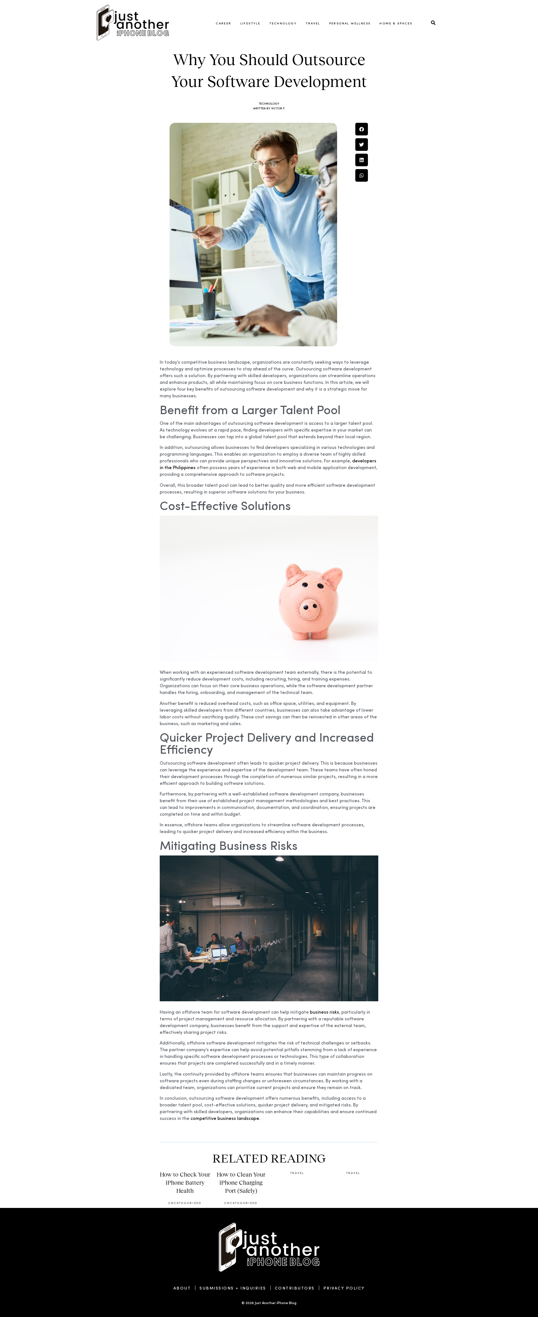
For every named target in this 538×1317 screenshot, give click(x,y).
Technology (283, 23)
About (182, 1288)
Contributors (295, 1288)
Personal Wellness (350, 23)
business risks (324, 1012)
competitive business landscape (225, 1118)
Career (223, 23)
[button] (361, 129)
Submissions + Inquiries (233, 1288)
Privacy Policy (344, 1288)
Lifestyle (250, 23)
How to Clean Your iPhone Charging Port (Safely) (241, 1182)
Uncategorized (184, 1202)
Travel (313, 23)
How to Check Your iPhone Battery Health (185, 1182)
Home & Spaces (395, 23)
